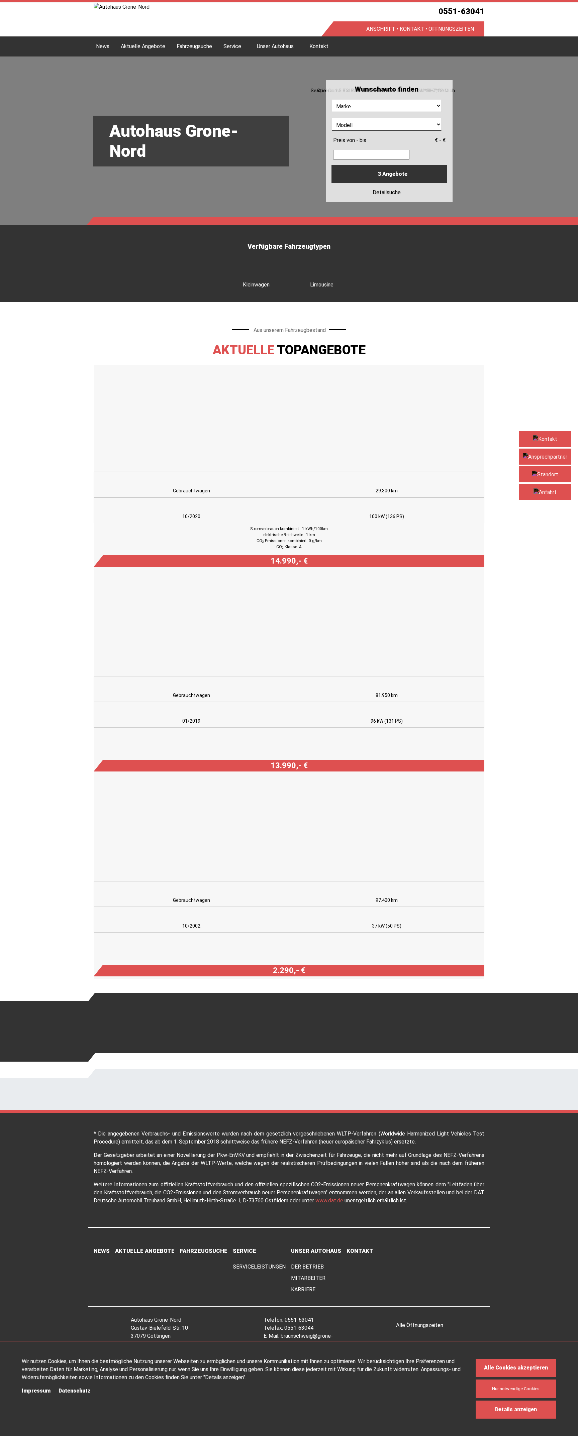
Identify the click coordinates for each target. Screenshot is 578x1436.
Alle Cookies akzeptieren (516, 1367)
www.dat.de (329, 1200)
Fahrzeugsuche (194, 46)
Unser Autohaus (275, 46)
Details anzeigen (516, 1409)
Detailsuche (387, 192)
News (102, 46)
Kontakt (318, 46)
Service (232, 46)
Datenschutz (75, 1391)
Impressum (36, 1391)
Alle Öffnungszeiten (420, 1325)
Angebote (392, 174)
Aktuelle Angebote (143, 46)
